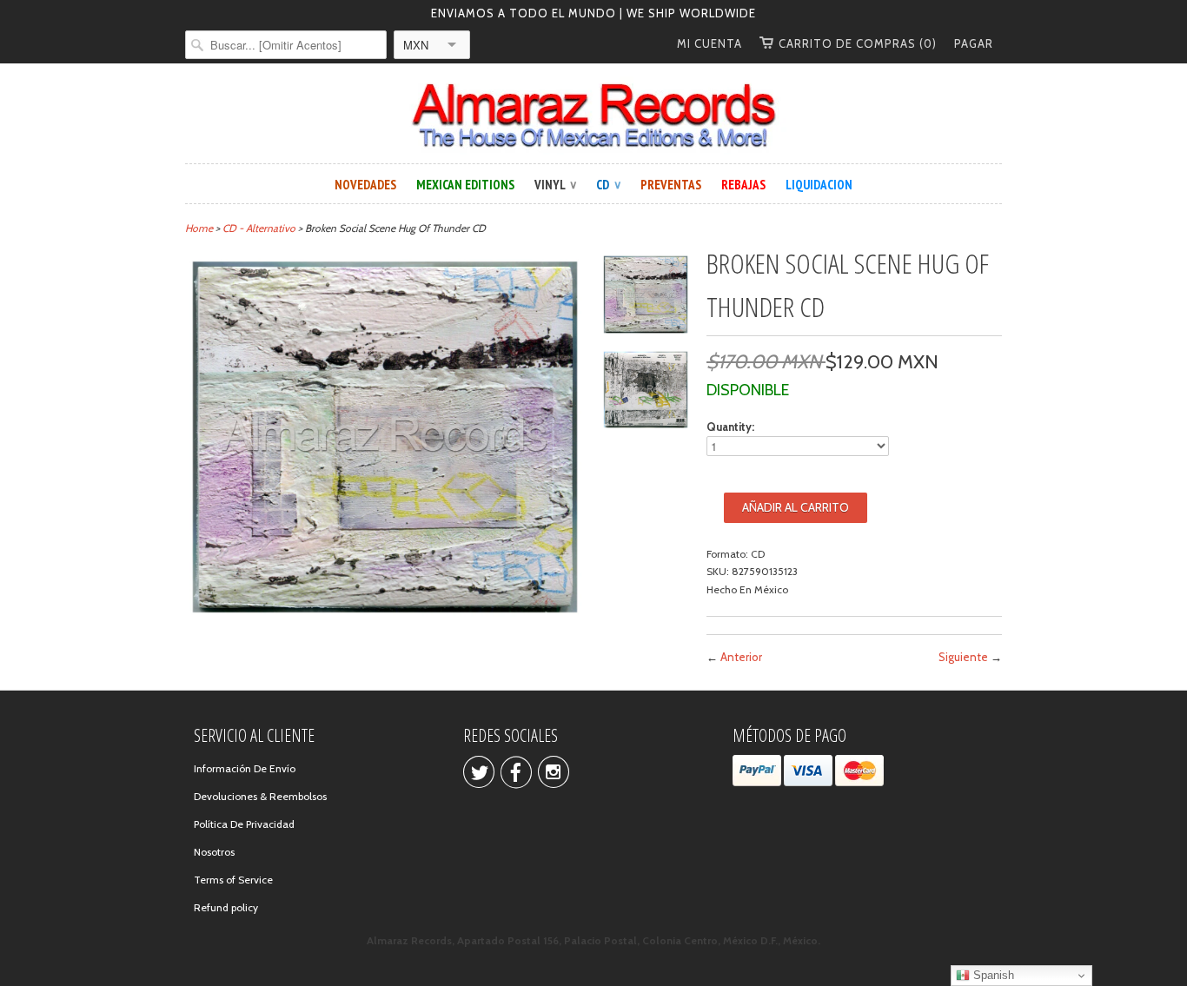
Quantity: (730, 426)
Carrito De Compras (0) (858, 43)
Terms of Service (233, 879)
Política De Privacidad (244, 823)
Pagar (973, 43)
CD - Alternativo (258, 228)
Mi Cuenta (709, 43)
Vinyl (555, 184)
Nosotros (214, 851)
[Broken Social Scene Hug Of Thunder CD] (645, 297)
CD (608, 184)
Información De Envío (244, 768)
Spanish (992, 975)
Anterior (741, 657)
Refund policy (226, 907)
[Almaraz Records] (593, 115)
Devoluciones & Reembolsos (260, 796)
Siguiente (963, 657)
